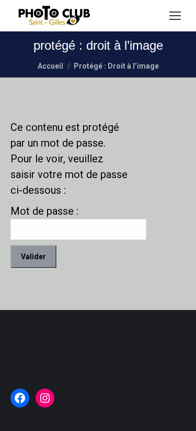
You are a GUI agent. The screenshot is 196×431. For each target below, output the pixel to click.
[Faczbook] (19, 398)
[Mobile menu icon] (175, 15)
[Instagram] (45, 398)
